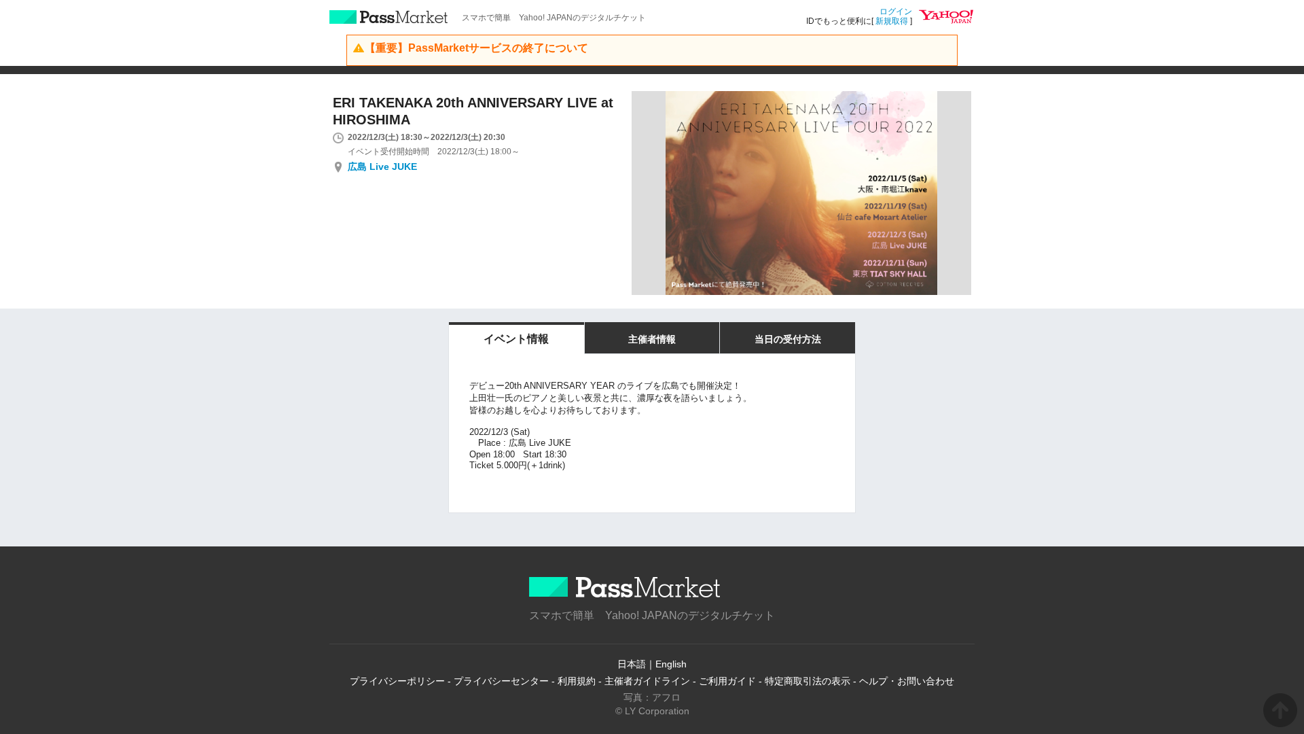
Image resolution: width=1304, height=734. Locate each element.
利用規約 (577, 681)
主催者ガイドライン (647, 681)
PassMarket (388, 17)
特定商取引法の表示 (807, 681)
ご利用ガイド (727, 681)
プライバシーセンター (501, 681)
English (671, 664)
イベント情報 (516, 339)
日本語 (631, 664)
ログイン (896, 11)
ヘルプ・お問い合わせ (906, 681)
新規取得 (891, 21)
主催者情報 (652, 339)
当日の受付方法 (788, 339)
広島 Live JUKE (382, 166)
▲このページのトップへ (1280, 710)
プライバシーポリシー (397, 681)
